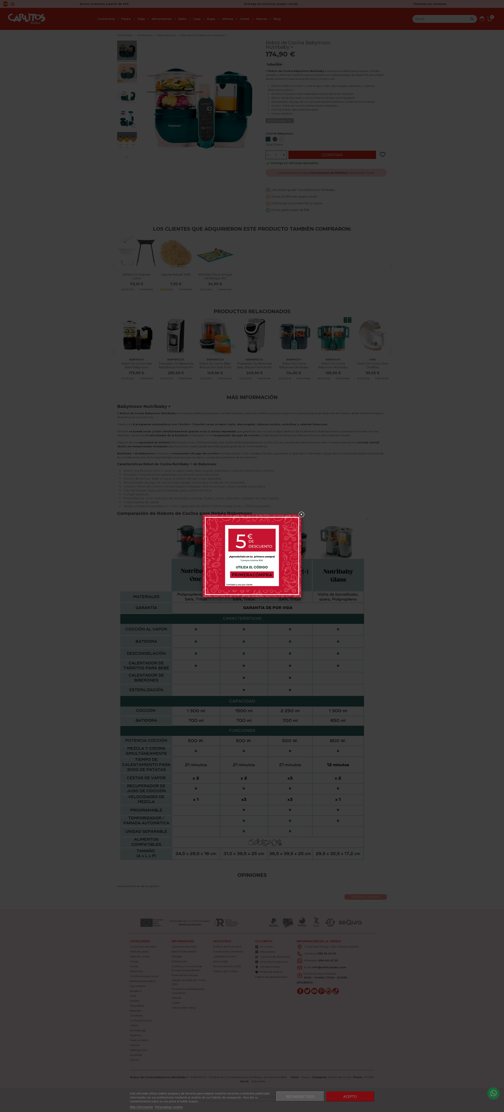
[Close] (301, 514)
